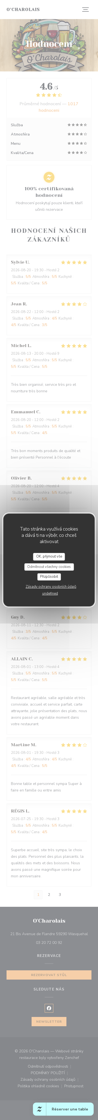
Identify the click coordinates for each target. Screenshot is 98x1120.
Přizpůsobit (49, 576)
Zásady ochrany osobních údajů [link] (51, 586)
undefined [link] (50, 593)
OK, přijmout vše (49, 556)
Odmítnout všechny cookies (49, 566)
